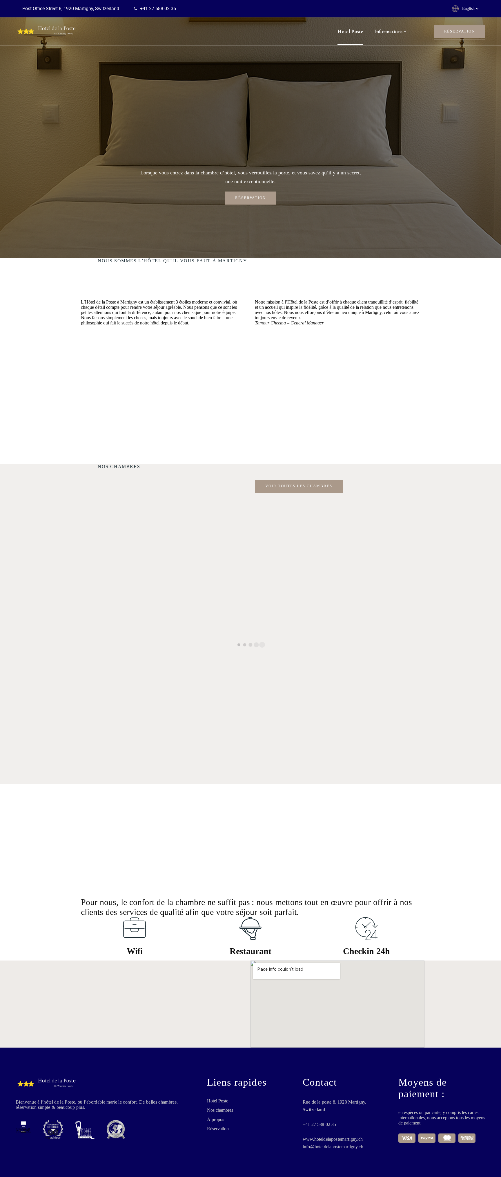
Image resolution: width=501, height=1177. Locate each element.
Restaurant (250, 951)
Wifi (135, 951)
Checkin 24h (366, 951)
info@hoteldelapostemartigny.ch (333, 1146)
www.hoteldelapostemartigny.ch (333, 1139)
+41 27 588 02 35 (319, 1124)
